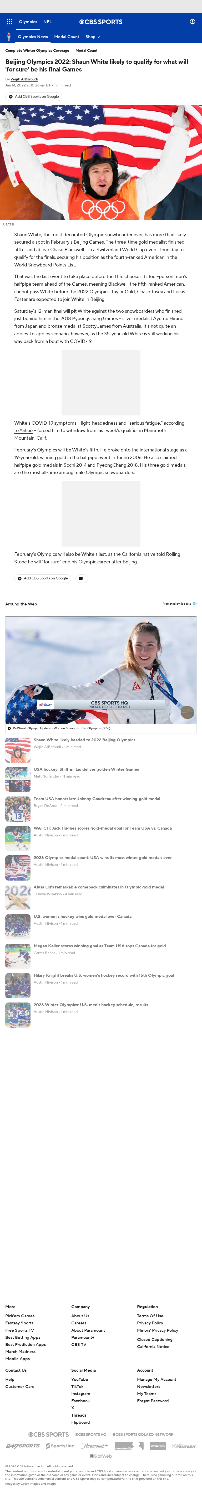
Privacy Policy (150, 1323)
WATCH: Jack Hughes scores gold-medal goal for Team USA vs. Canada (103, 828)
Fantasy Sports (19, 1323)
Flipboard (80, 1422)
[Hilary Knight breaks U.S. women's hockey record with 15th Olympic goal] (18, 985)
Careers (78, 1323)
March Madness (20, 1351)
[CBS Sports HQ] (90, 1434)
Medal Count (86, 50)
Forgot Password (153, 1400)
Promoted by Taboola (177, 604)
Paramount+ (82, 1337)
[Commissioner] (129, 1444)
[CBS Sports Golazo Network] (143, 1434)
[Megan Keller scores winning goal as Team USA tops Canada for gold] (18, 956)
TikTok (77, 1386)
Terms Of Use (150, 1316)
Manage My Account (156, 1379)
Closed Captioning (155, 1339)
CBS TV (78, 1344)
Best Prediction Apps (25, 1344)
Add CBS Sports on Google (37, 96)
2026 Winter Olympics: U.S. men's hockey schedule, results (91, 1004)
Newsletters (148, 1386)
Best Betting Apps (22, 1337)
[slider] (101, 708)
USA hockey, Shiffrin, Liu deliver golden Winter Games (86, 769)
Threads (79, 1415)
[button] (9, 21)
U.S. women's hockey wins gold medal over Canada (83, 916)
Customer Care (19, 1386)
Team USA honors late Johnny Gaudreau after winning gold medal (97, 798)
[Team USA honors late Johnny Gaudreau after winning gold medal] (18, 809)
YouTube (79, 1379)
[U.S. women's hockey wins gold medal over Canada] (18, 926)
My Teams (146, 1393)
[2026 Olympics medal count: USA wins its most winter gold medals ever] (18, 868)
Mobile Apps (17, 1358)
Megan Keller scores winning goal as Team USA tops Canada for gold (100, 946)
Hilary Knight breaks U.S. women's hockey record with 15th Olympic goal (104, 975)
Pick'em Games (19, 1316)
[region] (101, 670)
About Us (80, 1316)
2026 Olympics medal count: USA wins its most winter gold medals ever (103, 857)
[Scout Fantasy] (184, 1445)
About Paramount (88, 1330)
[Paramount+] (94, 1444)
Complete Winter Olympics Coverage (37, 50)
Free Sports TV (19, 1330)
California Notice (153, 1346)
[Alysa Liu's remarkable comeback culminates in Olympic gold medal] (18, 897)
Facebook (80, 1400)
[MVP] (158, 1444)
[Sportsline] (60, 1445)
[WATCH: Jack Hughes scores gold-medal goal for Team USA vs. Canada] (18, 838)
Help (9, 1379)
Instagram (80, 1393)
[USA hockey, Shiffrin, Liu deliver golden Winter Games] (18, 779)
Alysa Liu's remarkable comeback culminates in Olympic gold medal (99, 887)
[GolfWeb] (101, 1456)
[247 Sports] (23, 1445)
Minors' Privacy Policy (157, 1330)
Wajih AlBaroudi (24, 79)
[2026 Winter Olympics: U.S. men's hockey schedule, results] (18, 1015)
